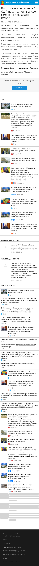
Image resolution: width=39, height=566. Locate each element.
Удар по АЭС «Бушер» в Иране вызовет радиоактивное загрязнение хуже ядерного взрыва (24, 247)
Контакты (6, 543)
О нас (5, 540)
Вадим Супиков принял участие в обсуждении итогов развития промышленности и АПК (23, 189)
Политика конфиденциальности (14, 551)
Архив (5, 558)
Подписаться (19, 88)
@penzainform (21, 339)
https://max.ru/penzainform (25, 345)
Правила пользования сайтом (14, 554)
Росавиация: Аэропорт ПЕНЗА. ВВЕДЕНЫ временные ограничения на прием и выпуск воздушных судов (22, 373)
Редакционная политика (12, 547)
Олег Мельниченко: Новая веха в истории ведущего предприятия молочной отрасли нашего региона (20, 487)
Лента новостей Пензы (11, 562)
